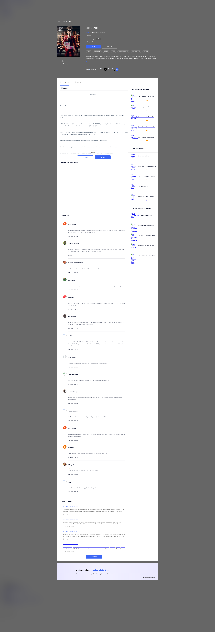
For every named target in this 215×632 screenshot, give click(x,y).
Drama (113, 51)
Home (58, 21)
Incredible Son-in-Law (123, 51)
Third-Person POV (136, 51)
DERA (89, 35)
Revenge (106, 51)
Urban (63, 21)
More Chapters (93, 556)
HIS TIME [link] (68, 21)
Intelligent (146, 51)
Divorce (88, 51)
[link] (58, 21)
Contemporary (97, 51)
